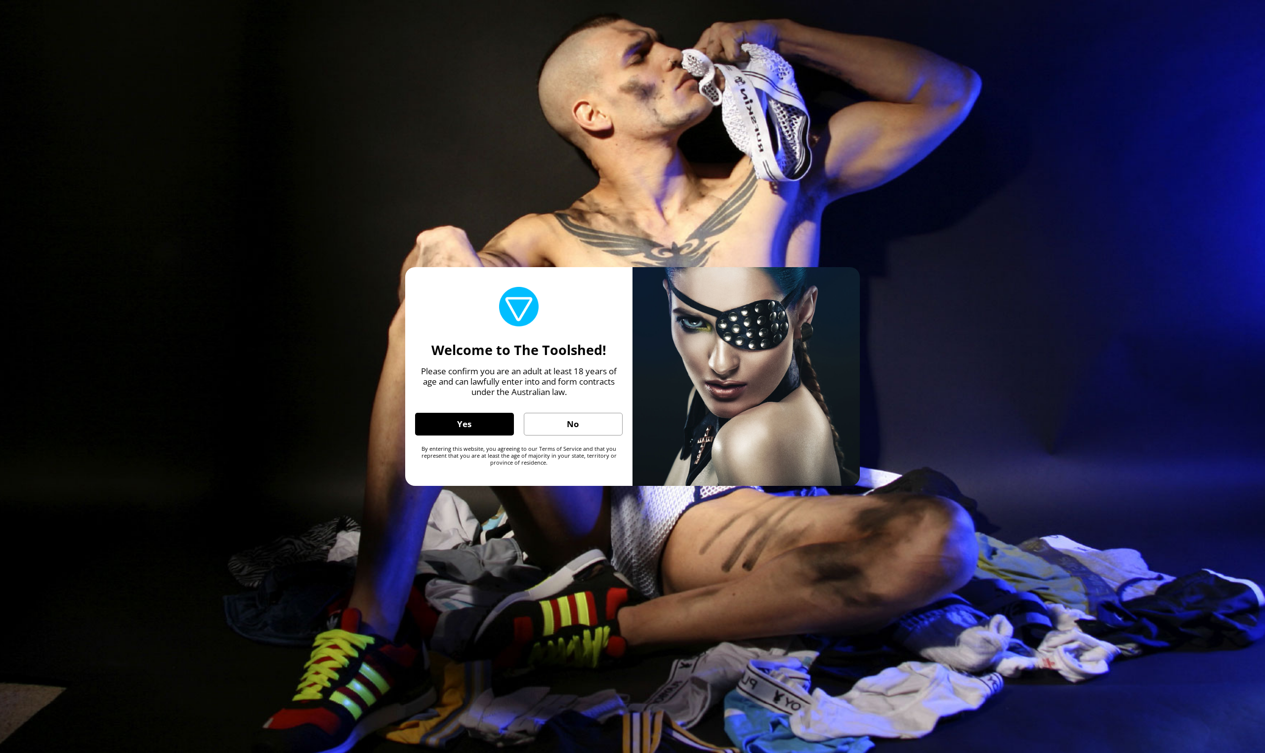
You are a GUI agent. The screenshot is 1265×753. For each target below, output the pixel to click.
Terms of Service (560, 448)
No (573, 424)
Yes (464, 424)
